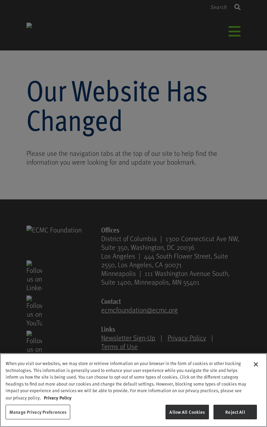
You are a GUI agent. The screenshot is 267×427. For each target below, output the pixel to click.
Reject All (235, 412)
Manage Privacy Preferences (37, 412)
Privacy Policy (58, 397)
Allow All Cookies (187, 412)
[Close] (256, 364)
